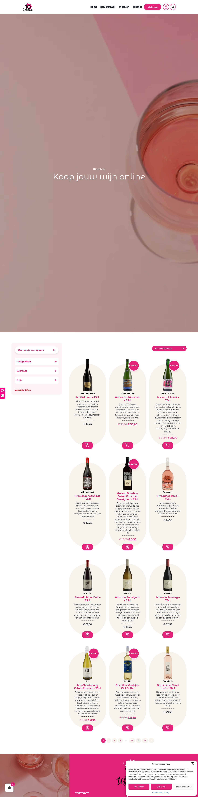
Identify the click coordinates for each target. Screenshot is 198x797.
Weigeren (161, 786)
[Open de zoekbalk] (172, 5)
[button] (192, 764)
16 (132, 740)
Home (93, 7)
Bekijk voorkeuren (184, 786)
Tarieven (124, 7)
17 (138, 740)
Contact (137, 7)
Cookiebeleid (157, 792)
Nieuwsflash (107, 7)
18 (145, 740)
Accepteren (139, 786)
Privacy (166, 792)
